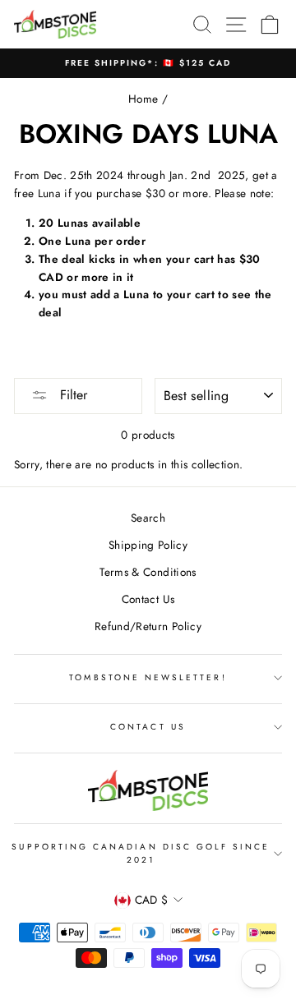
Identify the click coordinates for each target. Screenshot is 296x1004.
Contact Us (148, 599)
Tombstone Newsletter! (147, 677)
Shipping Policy (148, 545)
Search (148, 517)
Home (143, 98)
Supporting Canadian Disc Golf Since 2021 (141, 853)
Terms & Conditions (147, 572)
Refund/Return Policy (148, 626)
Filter (71, 394)
